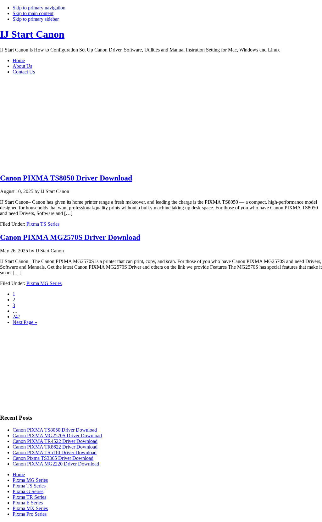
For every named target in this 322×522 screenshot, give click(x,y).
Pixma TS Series (42, 224)
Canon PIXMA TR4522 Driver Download (55, 441)
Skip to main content (33, 13)
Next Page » (25, 322)
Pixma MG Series (44, 283)
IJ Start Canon (32, 34)
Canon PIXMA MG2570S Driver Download (70, 237)
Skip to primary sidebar (36, 19)
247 (16, 316)
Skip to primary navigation (39, 7)
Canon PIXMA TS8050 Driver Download (66, 178)
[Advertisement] (126, 124)
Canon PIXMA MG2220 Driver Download (56, 463)
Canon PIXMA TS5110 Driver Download (55, 452)
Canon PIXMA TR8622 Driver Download (55, 446)
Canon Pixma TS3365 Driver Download (53, 458)
